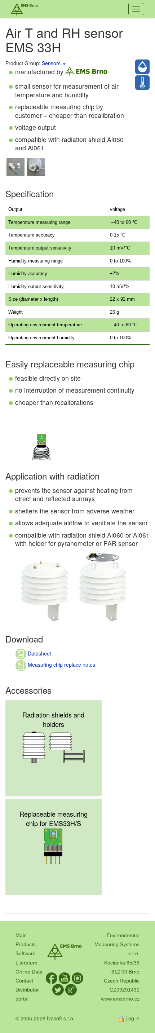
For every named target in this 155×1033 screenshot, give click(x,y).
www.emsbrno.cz (120, 999)
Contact (24, 981)
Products (25, 944)
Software (25, 953)
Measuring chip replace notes (60, 664)
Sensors (51, 63)
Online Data (29, 972)
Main (21, 935)
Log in (132, 1018)
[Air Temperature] (142, 82)
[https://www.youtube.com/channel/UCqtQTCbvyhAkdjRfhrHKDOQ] (64, 978)
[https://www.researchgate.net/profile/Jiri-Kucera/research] (71, 989)
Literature (26, 963)
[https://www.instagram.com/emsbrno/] (77, 978)
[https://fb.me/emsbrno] (51, 978)
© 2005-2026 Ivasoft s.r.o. (45, 1018)
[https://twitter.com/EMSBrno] (58, 989)
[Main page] (24, 9)
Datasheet (38, 653)
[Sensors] (64, 63)
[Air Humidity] (142, 66)
